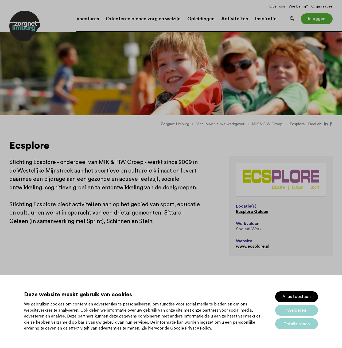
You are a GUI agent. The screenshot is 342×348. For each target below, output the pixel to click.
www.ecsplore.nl (252, 246)
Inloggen (316, 19)
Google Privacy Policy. (191, 328)
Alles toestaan (296, 297)
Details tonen (296, 324)
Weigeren (296, 310)
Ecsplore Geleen (252, 211)
